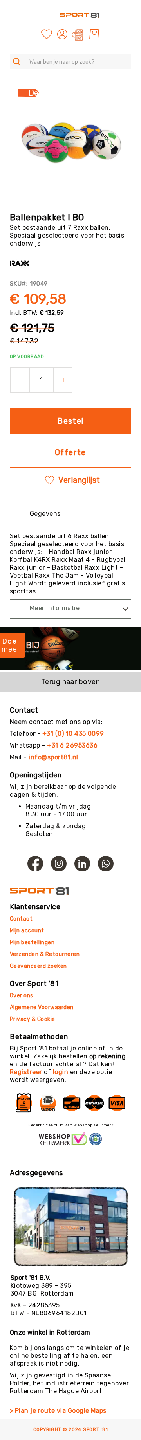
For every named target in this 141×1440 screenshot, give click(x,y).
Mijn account (27, 930)
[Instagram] (59, 863)
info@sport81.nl (53, 757)
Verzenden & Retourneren (45, 954)
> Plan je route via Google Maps (58, 1410)
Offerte (70, 452)
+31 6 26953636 (72, 745)
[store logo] (79, 15)
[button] (63, 34)
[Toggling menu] (15, 15)
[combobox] (70, 61)
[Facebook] (35, 863)
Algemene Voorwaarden (42, 1007)
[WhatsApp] (106, 863)
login (60, 1072)
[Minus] (17, 380)
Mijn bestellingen (32, 942)
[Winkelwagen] (94, 34)
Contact (21, 919)
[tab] (70, 514)
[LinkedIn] (82, 863)
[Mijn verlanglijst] (46, 33)
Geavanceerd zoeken (38, 966)
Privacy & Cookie (33, 1019)
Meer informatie (55, 608)
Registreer (26, 1072)
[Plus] (66, 380)
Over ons (21, 995)
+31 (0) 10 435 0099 (73, 733)
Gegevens (45, 513)
